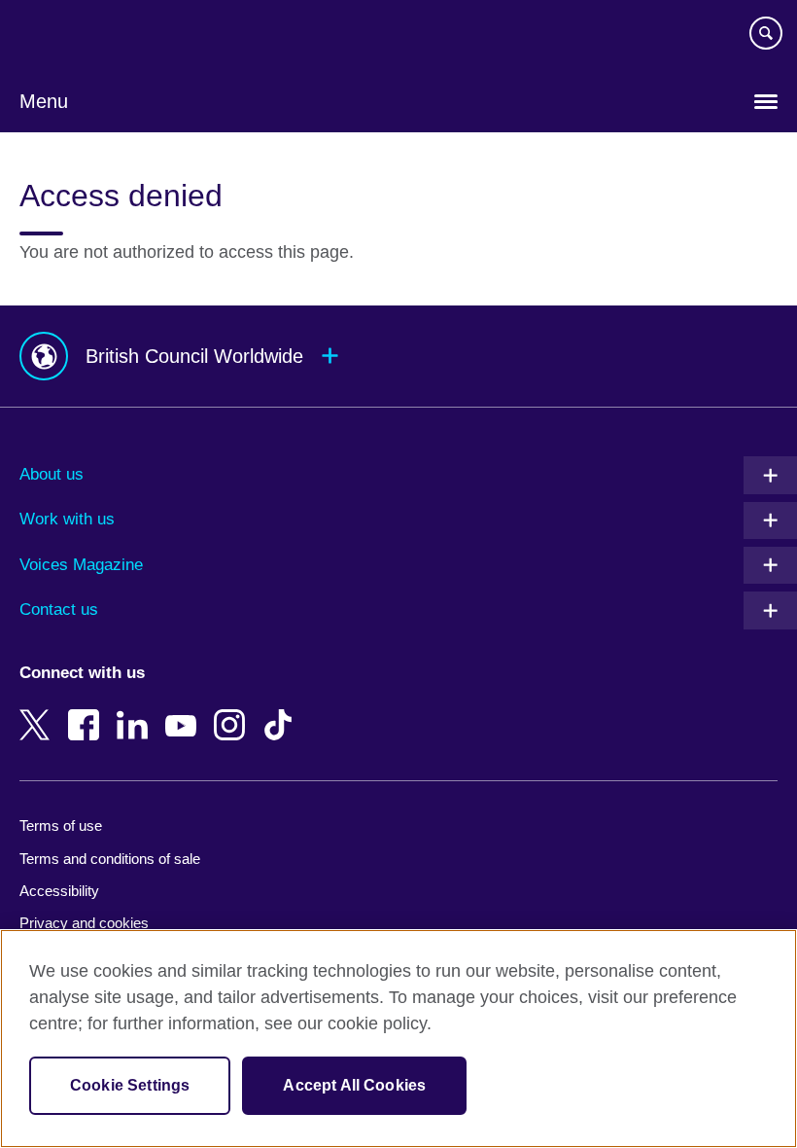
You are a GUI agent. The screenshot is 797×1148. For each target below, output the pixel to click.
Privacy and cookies (84, 923)
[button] (398, 356)
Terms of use (60, 825)
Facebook (87, 711)
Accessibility (59, 890)
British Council (69, 36)
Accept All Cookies (354, 1085)
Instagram (233, 711)
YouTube (184, 711)
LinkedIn (136, 711)
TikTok (281, 711)
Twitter (38, 711)
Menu (43, 101)
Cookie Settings (130, 1085)
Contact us (58, 609)
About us (51, 474)
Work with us (67, 519)
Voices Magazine (81, 565)
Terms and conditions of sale (109, 858)
